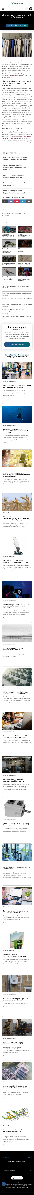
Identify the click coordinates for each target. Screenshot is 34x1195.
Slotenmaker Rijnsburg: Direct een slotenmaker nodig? (24, 265)
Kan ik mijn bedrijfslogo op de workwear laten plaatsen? (17, 176)
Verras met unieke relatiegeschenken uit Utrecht (14, 955)
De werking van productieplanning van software (16, 867)
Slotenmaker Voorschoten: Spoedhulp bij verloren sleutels (8, 278)
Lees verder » (5, 290)
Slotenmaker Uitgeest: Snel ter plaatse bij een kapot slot (24, 250)
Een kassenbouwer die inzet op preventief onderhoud (15, 649)
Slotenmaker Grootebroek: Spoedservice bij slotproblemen (6, 250)
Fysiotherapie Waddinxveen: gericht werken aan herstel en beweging (8, 236)
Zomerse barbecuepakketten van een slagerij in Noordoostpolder (24, 236)
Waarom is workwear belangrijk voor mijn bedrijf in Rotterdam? (17, 159)
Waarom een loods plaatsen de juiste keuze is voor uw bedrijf (15, 1086)
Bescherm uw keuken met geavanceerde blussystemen (14, 780)
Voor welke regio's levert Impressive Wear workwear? (17, 192)
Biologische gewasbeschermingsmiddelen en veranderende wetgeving (16, 518)
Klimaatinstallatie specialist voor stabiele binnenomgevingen (15, 692)
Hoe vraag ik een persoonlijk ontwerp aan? (17, 184)
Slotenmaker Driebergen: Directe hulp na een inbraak (9, 265)
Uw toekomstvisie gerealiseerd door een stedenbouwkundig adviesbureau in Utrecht (16, 1131)
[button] (26, 8)
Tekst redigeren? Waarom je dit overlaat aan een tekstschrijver (15, 736)
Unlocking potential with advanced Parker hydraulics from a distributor (16, 824)
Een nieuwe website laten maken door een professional (15, 911)
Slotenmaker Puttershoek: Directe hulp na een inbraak (17, 304)
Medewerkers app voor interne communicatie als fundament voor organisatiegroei (16, 474)
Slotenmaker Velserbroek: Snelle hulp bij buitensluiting (17, 298)
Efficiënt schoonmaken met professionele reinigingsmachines (16, 561)
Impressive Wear (14, 75)
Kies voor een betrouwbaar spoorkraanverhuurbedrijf (13, 1043)
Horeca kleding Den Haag (10, 213)
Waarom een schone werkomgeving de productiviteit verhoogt (17, 386)
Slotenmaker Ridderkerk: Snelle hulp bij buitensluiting (16, 316)
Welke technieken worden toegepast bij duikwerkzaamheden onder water (16, 430)
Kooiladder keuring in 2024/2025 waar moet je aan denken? (15, 999)
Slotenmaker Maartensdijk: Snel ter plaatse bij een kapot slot (15, 287)
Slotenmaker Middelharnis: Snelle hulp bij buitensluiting (13, 310)
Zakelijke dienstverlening (17, 25)
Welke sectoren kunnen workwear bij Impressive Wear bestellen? (17, 167)
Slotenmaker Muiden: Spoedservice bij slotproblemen (16, 293)
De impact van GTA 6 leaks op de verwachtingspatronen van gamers (24, 278)
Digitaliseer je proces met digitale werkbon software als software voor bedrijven (16, 606)
